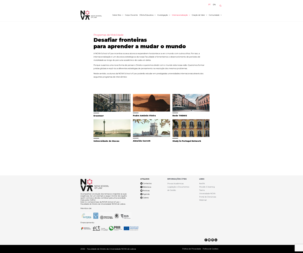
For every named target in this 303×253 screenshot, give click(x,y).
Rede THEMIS (179, 116)
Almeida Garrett (141, 141)
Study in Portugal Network (186, 141)
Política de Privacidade (191, 249)
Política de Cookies (210, 249)
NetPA (202, 184)
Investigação (162, 15)
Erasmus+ (99, 116)
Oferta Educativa (146, 15)
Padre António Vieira (144, 116)
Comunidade (214, 15)
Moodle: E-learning (207, 187)
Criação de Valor (198, 15)
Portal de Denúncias (207, 197)
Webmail (203, 200)
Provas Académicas (175, 184)
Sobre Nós (116, 15)
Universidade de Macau (106, 141)
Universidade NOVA (207, 193)
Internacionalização (180, 15)
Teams (202, 190)
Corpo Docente (131, 15)
